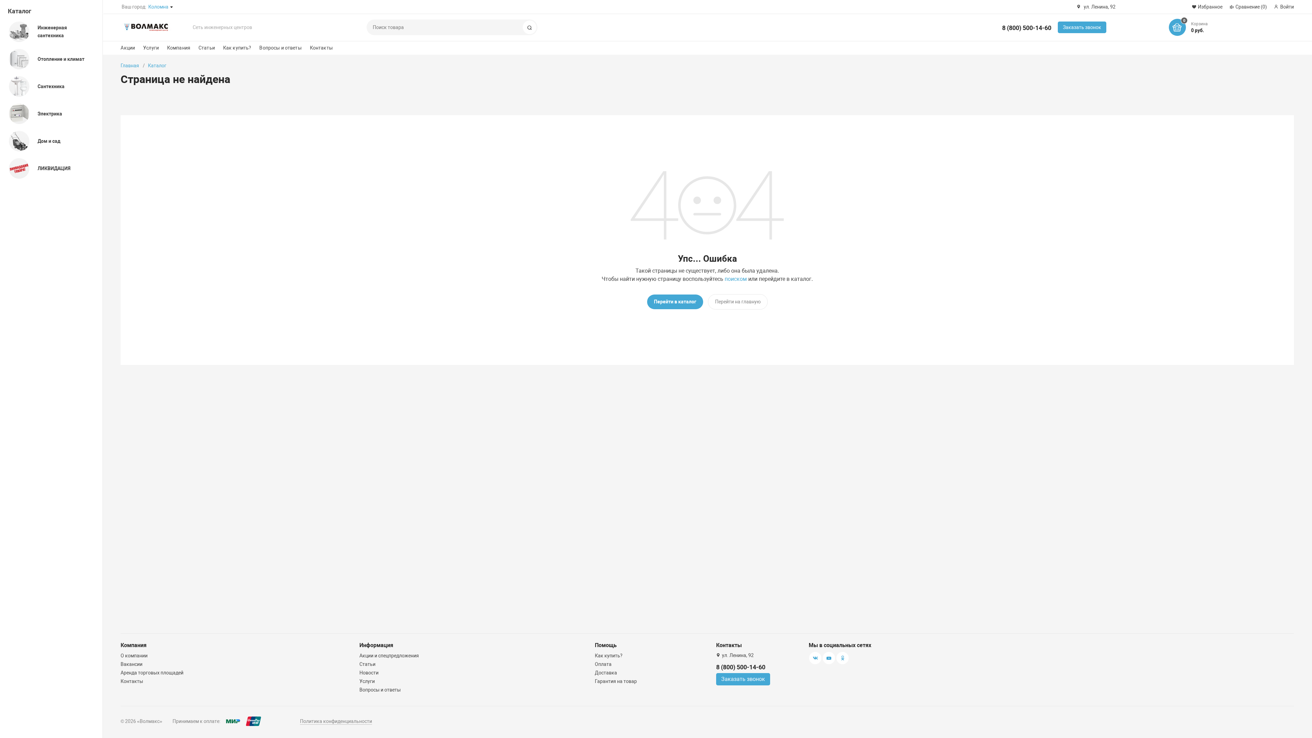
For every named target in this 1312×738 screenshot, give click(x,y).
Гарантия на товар (616, 681)
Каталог (19, 11)
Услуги (151, 48)
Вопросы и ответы (280, 48)
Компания (178, 48)
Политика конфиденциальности (336, 721)
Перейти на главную (738, 301)
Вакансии (131, 664)
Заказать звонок (1082, 27)
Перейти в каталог (675, 301)
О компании (134, 655)
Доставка (606, 672)
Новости (369, 672)
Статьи (207, 48)
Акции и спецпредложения (389, 655)
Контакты (321, 48)
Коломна (158, 7)
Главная (130, 65)
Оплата (603, 664)
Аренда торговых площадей (152, 672)
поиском (736, 279)
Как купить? (237, 48)
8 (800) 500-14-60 (1026, 27)
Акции (128, 48)
